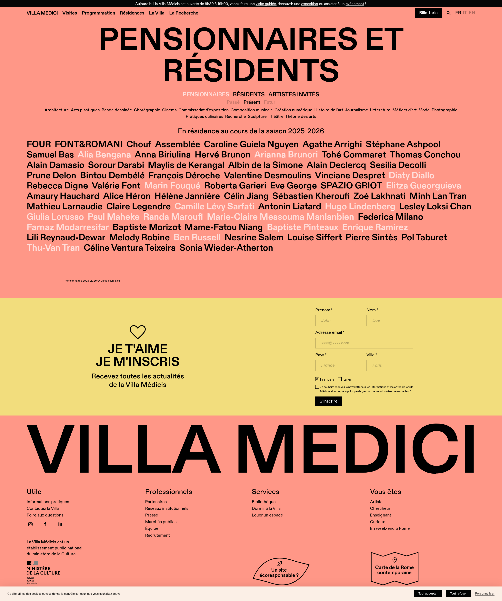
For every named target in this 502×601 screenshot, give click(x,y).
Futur (269, 102)
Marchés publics (160, 522)
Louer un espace (267, 515)
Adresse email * (329, 332)
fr (458, 13)
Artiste (376, 502)
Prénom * (324, 310)
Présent (252, 102)
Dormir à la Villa (266, 508)
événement (355, 3)
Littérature (380, 110)
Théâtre (276, 116)
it (465, 13)
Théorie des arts (300, 116)
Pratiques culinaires (204, 116)
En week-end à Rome (390, 528)
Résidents (249, 94)
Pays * (320, 355)
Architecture (57, 110)
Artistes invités (293, 94)
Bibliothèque (264, 502)
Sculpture (257, 116)
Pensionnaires (206, 94)
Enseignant (380, 515)
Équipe (151, 528)
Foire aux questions (45, 515)
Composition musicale (252, 110)
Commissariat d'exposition (203, 110)
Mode (424, 110)
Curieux (377, 522)
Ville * (371, 355)
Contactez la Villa (43, 508)
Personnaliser (485, 594)
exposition (309, 3)
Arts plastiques (85, 110)
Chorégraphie (147, 110)
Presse (151, 515)
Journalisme (356, 110)
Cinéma (169, 110)
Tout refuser (458, 594)
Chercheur (380, 508)
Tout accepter (428, 594)
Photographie (444, 110)
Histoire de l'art (328, 110)
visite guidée (266, 3)
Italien (347, 379)
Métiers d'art (404, 110)
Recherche (235, 116)
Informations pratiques (48, 502)
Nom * (372, 310)
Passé (233, 102)
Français (327, 379)
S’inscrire (328, 401)
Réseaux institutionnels (166, 508)
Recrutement (157, 535)
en (472, 13)
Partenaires (156, 502)
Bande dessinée (117, 110)
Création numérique (293, 110)
